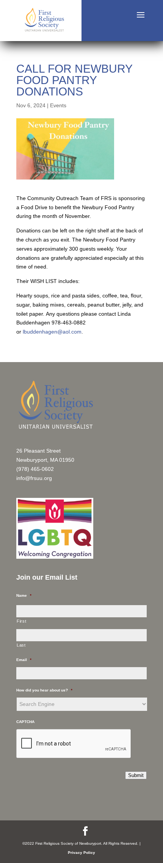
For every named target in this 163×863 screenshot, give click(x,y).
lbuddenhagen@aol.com (52, 332)
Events (58, 105)
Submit (136, 775)
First (21, 621)
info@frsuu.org (34, 478)
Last (21, 645)
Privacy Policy (81, 852)
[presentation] (74, 744)
